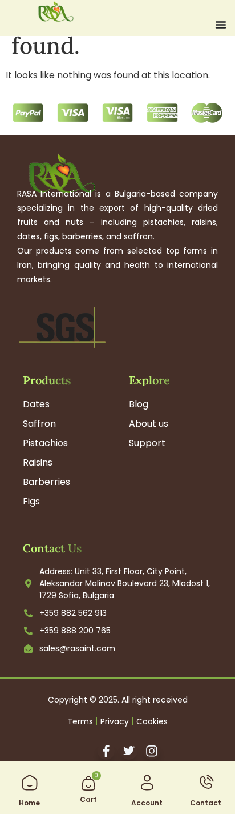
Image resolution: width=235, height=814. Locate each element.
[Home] (29, 782)
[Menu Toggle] (220, 24)
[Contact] (205, 782)
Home (29, 803)
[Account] (147, 782)
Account (147, 803)
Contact (205, 803)
